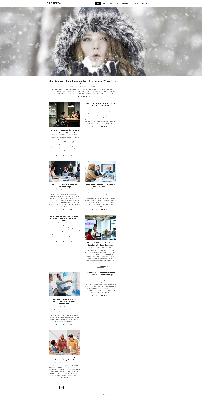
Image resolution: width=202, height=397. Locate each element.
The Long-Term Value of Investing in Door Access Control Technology (100, 274)
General (111, 108)
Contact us (92, 394)
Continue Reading (82, 97)
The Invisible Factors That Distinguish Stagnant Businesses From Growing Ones (64, 218)
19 (57, 387)
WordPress (110, 394)
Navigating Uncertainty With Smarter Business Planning (100, 185)
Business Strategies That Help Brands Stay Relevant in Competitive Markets (64, 359)
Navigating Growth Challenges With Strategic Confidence (100, 104)
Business (93, 86)
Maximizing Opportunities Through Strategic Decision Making (64, 131)
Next (61, 387)
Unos (101, 394)
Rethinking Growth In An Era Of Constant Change (64, 185)
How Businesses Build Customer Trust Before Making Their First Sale (82, 82)
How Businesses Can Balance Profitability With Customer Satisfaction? (64, 301)
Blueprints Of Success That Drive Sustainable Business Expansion (100, 244)
